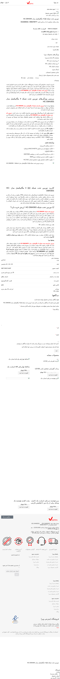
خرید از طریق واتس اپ (52, 564)
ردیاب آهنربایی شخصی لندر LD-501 (47, 369)
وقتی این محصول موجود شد (50, 34)
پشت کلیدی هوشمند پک (22, 501)
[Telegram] (13, 559)
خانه (58, 9)
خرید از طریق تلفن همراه (52, 562)
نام (58, 327)
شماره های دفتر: (54, 523)
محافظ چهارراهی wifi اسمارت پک (18, 367)
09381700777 (33, 22)
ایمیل (57, 334)
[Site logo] (30, 2)
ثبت (56, 42)
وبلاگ (37, 567)
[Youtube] (9, 559)
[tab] (37, 78)
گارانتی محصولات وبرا (53, 567)
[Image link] (15, 619)
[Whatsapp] (18, 559)
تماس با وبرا (36, 562)
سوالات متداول (35, 559)
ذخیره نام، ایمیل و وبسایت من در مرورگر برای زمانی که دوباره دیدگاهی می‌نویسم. (38, 343)
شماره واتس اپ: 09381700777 (48, 524)
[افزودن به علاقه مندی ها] (48, 364)
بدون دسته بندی (51, 9)
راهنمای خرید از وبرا (53, 556)
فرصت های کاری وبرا (34, 556)
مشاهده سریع (53, 364)
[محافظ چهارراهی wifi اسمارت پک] (19, 359)
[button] (53, 375)
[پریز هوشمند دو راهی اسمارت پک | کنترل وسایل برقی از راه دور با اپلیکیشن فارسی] (44, 435)
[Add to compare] (57, 364)
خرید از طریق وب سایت (52, 559)
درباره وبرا (36, 564)
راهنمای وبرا (55, 554)
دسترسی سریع (35, 554)
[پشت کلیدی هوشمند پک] (18, 435)
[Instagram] (5, 559)
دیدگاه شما (55, 309)
